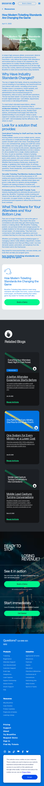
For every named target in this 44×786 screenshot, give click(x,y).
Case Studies (7, 706)
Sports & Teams (31, 686)
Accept (29, 777)
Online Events (8, 683)
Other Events (30, 683)
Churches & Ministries (33, 671)
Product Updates (9, 709)
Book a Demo (22, 302)
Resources (10, 9)
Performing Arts (31, 680)
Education (29, 668)
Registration (7, 659)
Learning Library (8, 715)
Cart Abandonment (9, 665)
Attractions (29, 659)
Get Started (22, 613)
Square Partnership (9, 680)
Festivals (29, 662)
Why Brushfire (8, 703)
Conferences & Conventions (31, 676)
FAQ (4, 690)
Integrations (7, 674)
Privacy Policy (26, 772)
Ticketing (6, 656)
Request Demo (10, 738)
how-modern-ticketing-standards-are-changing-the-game (21, 256)
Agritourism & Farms (32, 656)
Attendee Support (9, 662)
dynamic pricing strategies (27, 182)
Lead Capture (8, 677)
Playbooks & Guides (10, 712)
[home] (8, 3)
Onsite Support (8, 686)
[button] (39, 3)
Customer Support (9, 668)
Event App (6, 671)
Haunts (28, 665)
